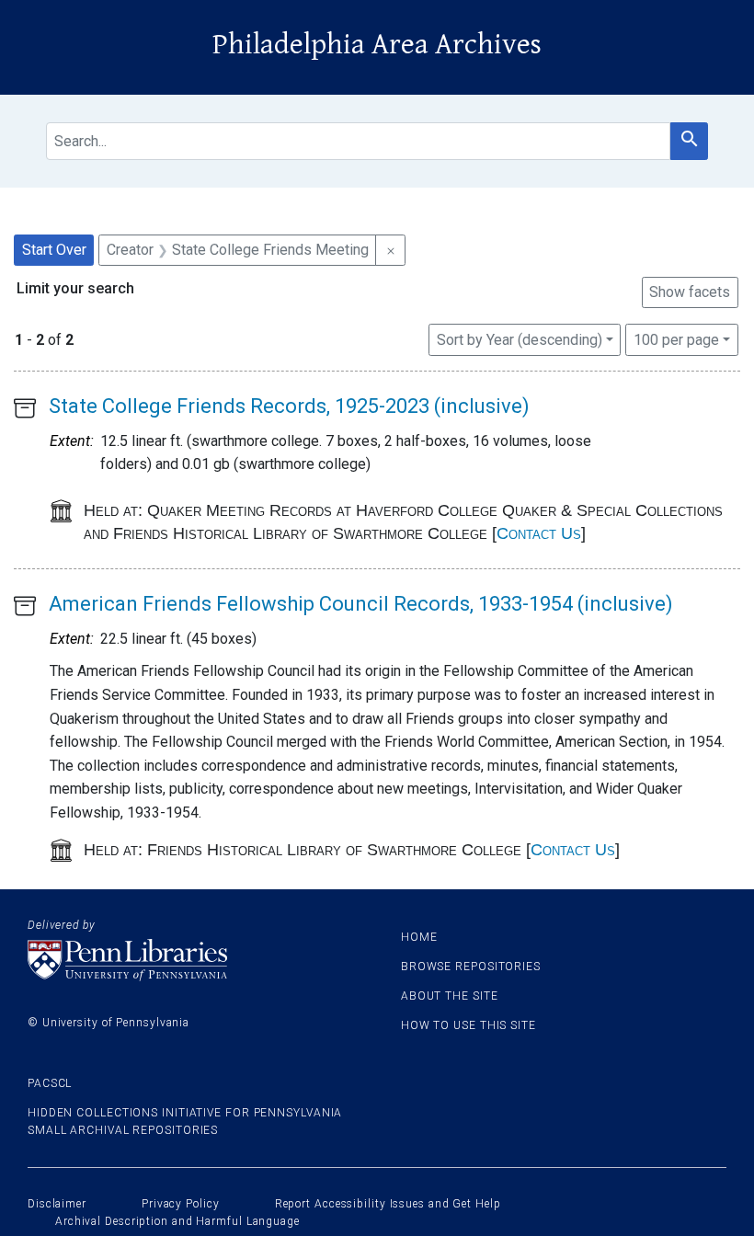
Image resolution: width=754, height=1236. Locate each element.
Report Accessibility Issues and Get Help (388, 1203)
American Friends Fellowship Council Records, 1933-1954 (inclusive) (361, 603)
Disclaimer (57, 1203)
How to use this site (468, 1025)
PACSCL (50, 1083)
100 (676, 339)
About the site (449, 996)
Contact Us (539, 533)
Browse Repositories (471, 966)
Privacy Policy (181, 1203)
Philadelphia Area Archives (377, 45)
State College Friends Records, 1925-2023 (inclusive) (289, 406)
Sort (519, 340)
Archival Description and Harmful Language (177, 1221)
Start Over (54, 249)
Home (419, 937)
